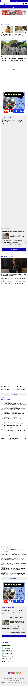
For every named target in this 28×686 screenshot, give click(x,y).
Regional (3, 56)
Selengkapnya (13, 249)
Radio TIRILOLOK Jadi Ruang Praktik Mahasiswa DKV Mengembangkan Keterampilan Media (6, 388)
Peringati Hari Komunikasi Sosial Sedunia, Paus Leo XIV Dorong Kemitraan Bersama (20, 36)
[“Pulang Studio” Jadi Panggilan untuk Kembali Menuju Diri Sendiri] (7, 29)
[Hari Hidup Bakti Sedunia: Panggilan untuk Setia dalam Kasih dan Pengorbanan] (14, 47)
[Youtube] (14, 673)
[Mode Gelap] (24, 4)
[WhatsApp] (17, 673)
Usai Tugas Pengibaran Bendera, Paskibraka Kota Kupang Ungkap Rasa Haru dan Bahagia (20, 388)
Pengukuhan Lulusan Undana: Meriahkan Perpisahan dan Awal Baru (14, 419)
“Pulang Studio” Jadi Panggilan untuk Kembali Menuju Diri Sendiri (7, 36)
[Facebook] (9, 673)
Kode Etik (15, 678)
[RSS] (19, 673)
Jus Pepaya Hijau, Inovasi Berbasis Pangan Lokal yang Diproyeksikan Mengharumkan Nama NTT (12, 558)
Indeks (7, 677)
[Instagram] (11, 673)
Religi (7, 56)
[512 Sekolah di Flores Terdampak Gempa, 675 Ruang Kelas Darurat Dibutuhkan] (14, 265)
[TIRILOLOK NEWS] (5, 4)
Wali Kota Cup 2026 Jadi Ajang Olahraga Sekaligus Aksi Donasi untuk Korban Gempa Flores (18, 245)
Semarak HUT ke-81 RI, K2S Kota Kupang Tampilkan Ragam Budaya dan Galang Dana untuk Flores (13, 230)
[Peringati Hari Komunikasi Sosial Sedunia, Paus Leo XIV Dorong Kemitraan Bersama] (21, 29)
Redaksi (20, 677)
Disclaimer (21, 678)
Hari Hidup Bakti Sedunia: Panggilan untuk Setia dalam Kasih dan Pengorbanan (13, 59)
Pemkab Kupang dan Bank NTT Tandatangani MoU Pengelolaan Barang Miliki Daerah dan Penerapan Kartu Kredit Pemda (15, 429)
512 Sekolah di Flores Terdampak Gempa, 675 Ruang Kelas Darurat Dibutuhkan (13, 275)
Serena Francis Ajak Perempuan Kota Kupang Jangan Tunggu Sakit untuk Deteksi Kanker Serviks (14, 548)
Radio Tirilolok (13, 677)
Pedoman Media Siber (14, 680)
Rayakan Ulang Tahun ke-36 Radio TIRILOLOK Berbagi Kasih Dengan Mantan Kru (15, 424)
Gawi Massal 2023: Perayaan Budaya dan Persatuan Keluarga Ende (14, 414)
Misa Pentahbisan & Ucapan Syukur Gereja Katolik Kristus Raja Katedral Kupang (14, 409)
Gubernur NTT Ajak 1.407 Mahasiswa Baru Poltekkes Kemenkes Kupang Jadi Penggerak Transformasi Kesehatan (13, 569)
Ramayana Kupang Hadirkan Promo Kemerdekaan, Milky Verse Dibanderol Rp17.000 (17, 235)
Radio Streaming (8, 678)
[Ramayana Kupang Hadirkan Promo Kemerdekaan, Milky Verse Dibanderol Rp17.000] (5, 236)
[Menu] (2, 4)
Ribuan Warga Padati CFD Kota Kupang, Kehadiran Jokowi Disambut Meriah (13, 564)
